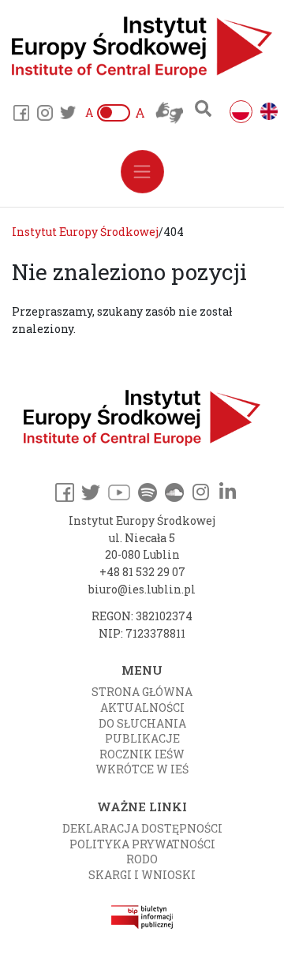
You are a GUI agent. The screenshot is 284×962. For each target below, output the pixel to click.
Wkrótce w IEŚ (142, 769)
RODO (142, 859)
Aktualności (142, 707)
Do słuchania (142, 723)
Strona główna (142, 691)
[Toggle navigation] (142, 171)
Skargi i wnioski (142, 874)
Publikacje (142, 738)
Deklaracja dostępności (142, 828)
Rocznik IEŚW (142, 754)
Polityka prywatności (142, 844)
